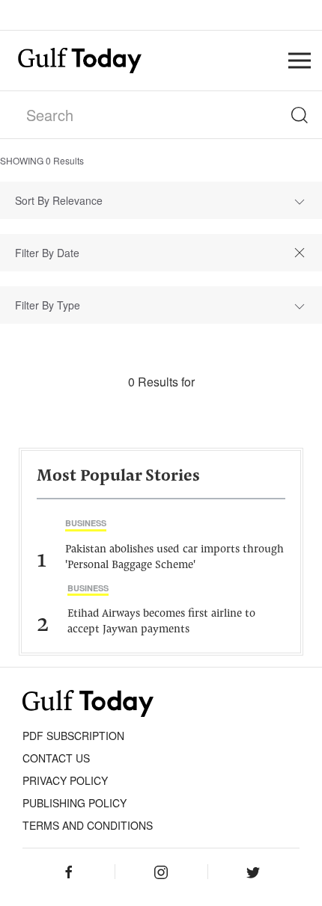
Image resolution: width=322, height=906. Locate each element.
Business (85, 522)
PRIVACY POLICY (65, 780)
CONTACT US (56, 758)
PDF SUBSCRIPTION (73, 735)
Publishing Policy (74, 802)
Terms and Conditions (87, 825)
